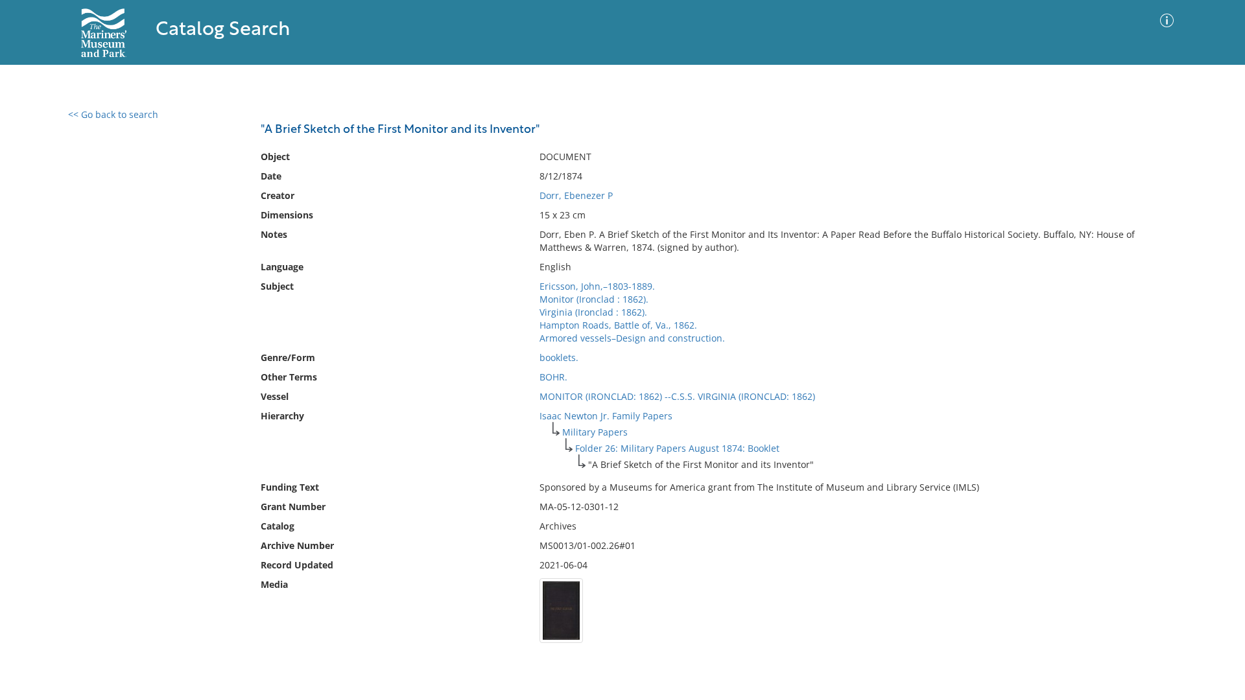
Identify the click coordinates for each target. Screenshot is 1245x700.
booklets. (559, 357)
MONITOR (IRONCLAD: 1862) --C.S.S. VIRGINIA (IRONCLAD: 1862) (677, 396)
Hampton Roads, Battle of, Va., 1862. (618, 325)
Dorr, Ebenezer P (576, 195)
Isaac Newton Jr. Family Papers (606, 416)
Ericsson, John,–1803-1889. (597, 286)
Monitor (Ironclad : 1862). (594, 299)
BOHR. (553, 377)
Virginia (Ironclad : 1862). (593, 312)
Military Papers (595, 432)
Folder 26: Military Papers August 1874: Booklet (677, 448)
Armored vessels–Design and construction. (632, 338)
